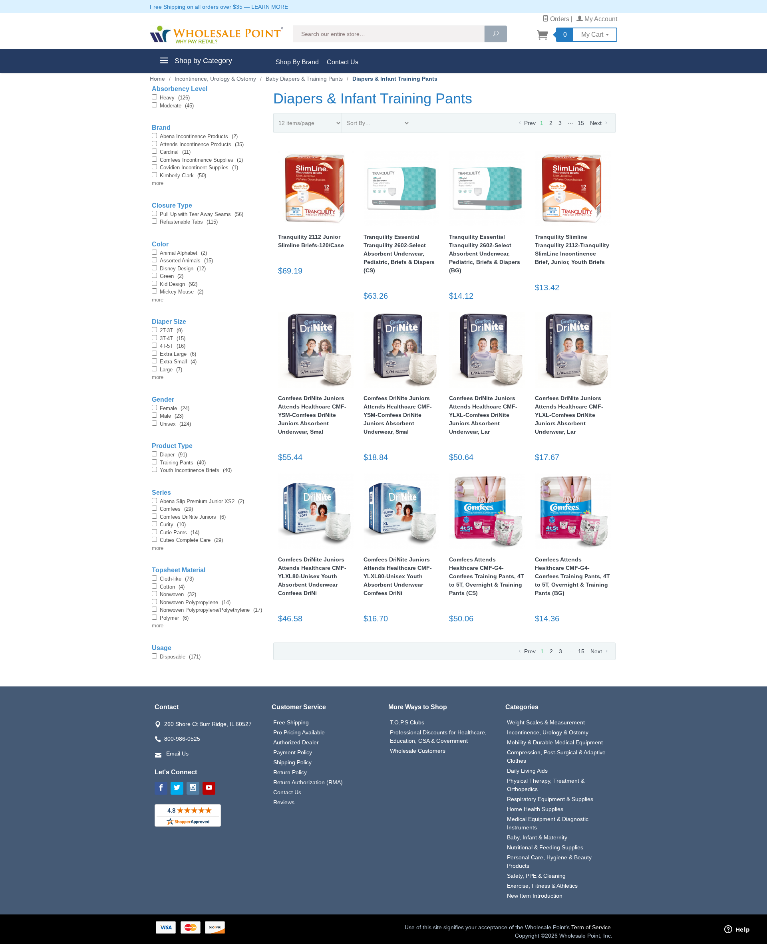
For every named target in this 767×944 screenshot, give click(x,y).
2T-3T (171, 330)
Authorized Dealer (296, 742)
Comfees (176, 509)
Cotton (172, 587)
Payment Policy (292, 752)
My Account (600, 19)
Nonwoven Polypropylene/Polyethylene (211, 610)
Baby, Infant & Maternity (537, 837)
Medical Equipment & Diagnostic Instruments (547, 823)
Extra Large (178, 354)
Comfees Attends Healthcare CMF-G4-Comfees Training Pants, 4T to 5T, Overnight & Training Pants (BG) (572, 576)
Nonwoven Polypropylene (195, 602)
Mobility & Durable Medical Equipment (555, 742)
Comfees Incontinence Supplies (201, 160)
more (157, 183)
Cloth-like (177, 579)
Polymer (174, 618)
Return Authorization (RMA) (308, 782)
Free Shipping (291, 722)
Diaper (173, 455)
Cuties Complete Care (191, 540)
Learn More (269, 7)
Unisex (175, 424)
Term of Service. (591, 927)
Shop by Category (202, 61)
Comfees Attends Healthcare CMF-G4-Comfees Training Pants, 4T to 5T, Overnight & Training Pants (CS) (486, 576)
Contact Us (342, 62)
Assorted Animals (186, 261)
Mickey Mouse (181, 292)
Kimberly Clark (183, 175)
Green (171, 276)
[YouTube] (209, 788)
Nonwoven (178, 594)
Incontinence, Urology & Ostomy (547, 732)
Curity (173, 525)
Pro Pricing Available (299, 732)
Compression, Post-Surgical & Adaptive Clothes (556, 756)
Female (174, 408)
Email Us (177, 753)
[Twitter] (177, 788)
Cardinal (175, 152)
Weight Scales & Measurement (546, 722)
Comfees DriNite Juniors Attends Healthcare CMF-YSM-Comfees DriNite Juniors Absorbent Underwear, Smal (312, 415)
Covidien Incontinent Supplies (199, 168)
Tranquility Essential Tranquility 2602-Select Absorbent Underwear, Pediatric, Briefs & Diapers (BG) (484, 254)
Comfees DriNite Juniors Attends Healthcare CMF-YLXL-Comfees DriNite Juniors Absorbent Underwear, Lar (483, 415)
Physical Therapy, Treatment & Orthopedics (545, 784)
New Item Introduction (534, 895)
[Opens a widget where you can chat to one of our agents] (737, 930)
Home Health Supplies (535, 809)
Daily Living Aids (527, 770)
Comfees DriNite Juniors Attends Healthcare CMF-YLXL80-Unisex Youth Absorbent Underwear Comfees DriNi (312, 576)
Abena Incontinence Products (199, 136)
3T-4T (172, 338)
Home (157, 78)
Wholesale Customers (417, 751)
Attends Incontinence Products (202, 144)
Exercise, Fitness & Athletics (542, 886)
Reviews (283, 802)
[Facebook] (161, 788)
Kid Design (178, 284)
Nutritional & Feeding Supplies (545, 847)
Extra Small (178, 362)
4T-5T (172, 346)
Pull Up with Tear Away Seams (201, 214)
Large (171, 370)
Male (171, 416)
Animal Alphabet (183, 253)
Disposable (180, 657)
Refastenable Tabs (189, 222)
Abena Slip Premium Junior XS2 (202, 501)
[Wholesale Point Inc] (216, 35)
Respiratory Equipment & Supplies (550, 799)
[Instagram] (193, 788)
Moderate (177, 106)
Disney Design (183, 269)
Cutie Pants (179, 532)
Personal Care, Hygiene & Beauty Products (549, 861)
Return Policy (290, 772)
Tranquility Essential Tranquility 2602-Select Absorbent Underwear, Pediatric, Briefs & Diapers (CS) (399, 254)
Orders (558, 19)
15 (581, 123)
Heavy (175, 98)
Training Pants (183, 463)
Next (596, 123)
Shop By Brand (297, 62)
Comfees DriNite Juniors (193, 517)
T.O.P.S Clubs (407, 722)
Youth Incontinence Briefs (196, 470)
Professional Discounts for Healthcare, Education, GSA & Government (438, 736)
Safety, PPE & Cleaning (536, 876)
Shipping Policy (292, 762)
